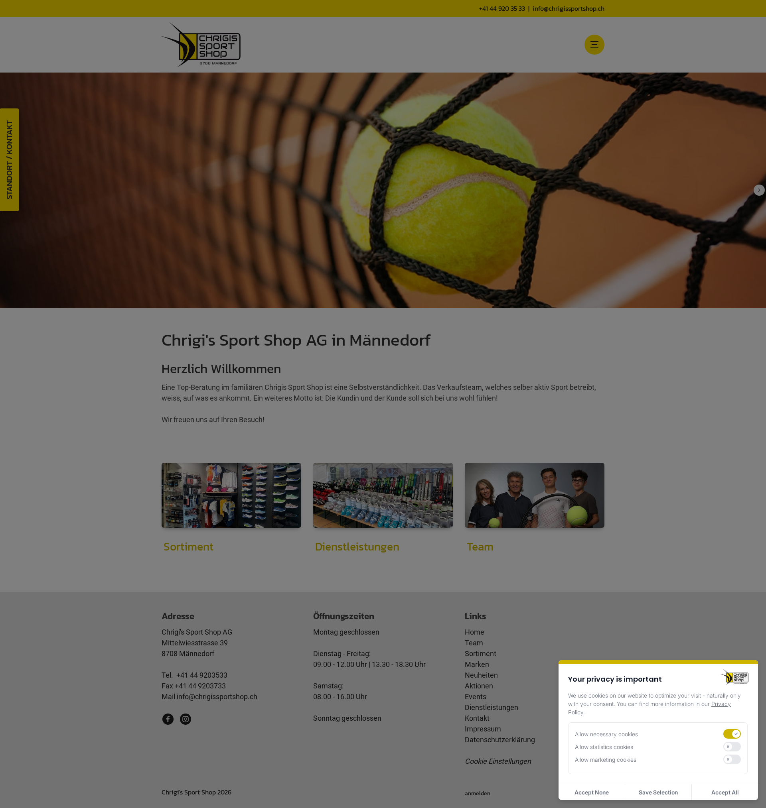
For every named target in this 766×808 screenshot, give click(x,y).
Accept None (591, 792)
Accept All (725, 792)
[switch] (732, 734)
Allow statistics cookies (604, 746)
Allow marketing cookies (605, 759)
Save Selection (658, 792)
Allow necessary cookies (606, 734)
